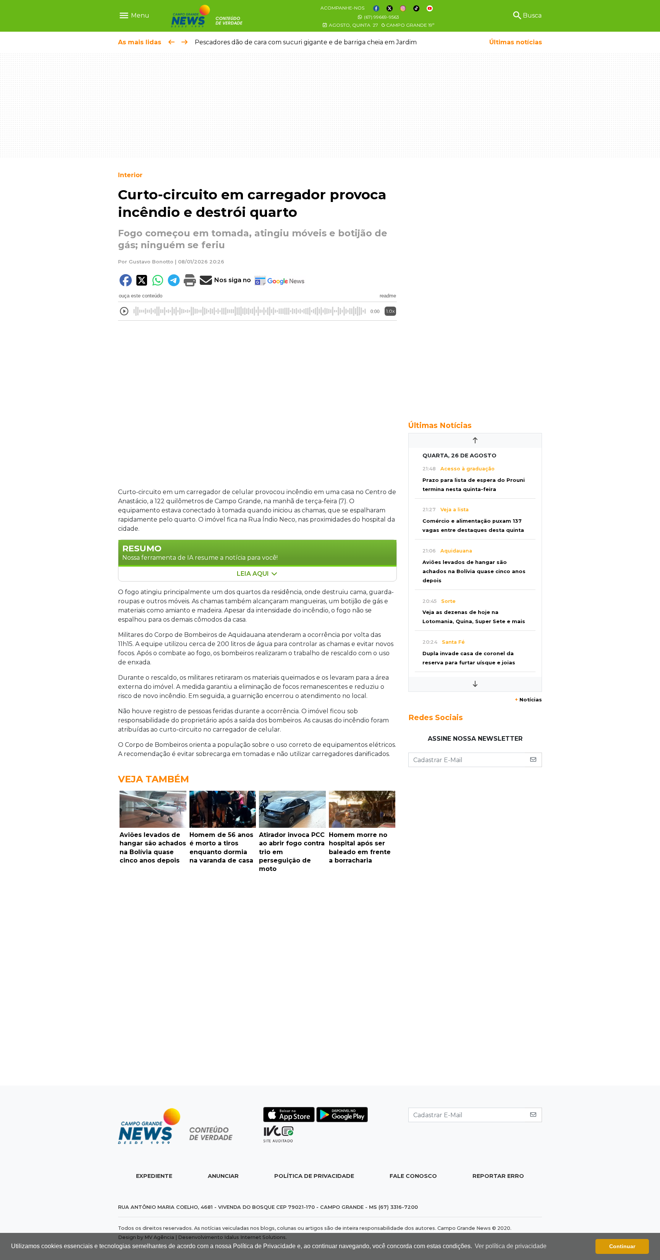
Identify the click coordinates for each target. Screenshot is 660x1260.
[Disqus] (257, 981)
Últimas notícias (515, 42)
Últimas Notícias (440, 425)
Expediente (154, 1176)
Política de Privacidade (314, 1176)
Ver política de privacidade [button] (511, 1246)
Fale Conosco (413, 1176)
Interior (130, 175)
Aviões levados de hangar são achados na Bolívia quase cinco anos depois (474, 571)
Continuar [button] (622, 1246)
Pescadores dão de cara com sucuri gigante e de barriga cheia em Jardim (306, 42)
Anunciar (223, 1176)
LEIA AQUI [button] (253, 573)
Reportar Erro (498, 1176)
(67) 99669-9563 (381, 17)
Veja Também (153, 779)
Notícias (528, 700)
